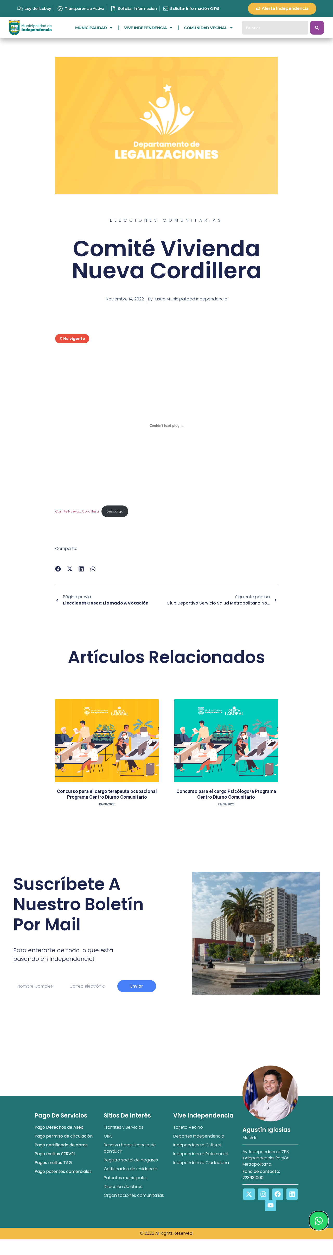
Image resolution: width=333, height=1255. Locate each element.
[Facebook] (277, 1194)
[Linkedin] (292, 1194)
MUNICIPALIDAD (91, 27)
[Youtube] (270, 1205)
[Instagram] (263, 1194)
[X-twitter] (248, 1194)
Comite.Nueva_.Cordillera (77, 511)
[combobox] (275, 28)
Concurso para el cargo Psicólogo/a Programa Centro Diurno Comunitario (226, 794)
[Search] (317, 28)
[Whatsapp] (318, 1221)
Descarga (114, 511)
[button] (58, 569)
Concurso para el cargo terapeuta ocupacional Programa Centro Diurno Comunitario (107, 794)
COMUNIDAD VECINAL (205, 27)
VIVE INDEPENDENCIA (145, 27)
